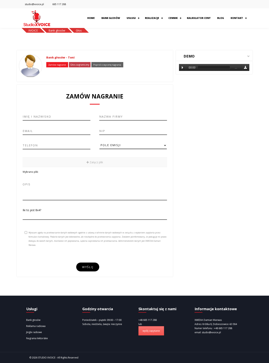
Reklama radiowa (35, 326)
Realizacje (152, 18)
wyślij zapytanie (151, 330)
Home (91, 18)
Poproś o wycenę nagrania (107, 64)
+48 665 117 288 (147, 320)
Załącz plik (96, 162)
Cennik (173, 18)
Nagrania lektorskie (37, 338)
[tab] (214, 55)
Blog (220, 18)
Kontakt (237, 18)
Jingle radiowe (34, 332)
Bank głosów (110, 18)
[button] (214, 56)
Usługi (131, 18)
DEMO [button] (189, 56)
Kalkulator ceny (199, 18)
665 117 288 (59, 4)
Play (182, 67)
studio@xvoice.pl (34, 4)
